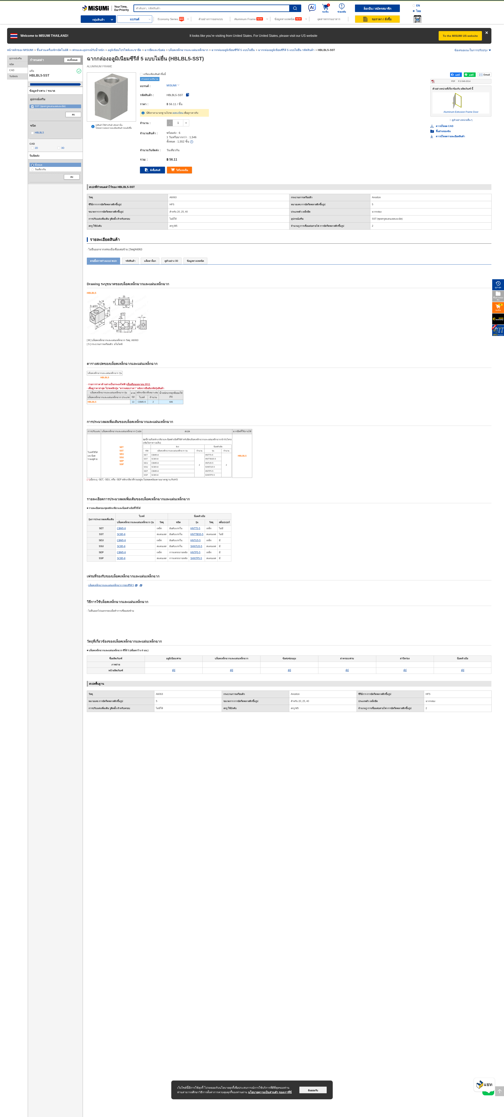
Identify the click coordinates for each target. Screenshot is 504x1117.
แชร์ (457, 75)
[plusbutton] (186, 122)
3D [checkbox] (62, 148)
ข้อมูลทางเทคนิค (284, 19)
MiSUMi (86, 7)
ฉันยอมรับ (313, 1090)
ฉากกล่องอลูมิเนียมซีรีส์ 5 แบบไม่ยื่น (233, 50)
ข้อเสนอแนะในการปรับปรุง (470, 50)
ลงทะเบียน (177, 113)
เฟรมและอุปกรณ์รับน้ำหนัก (88, 50)
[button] (417, 19)
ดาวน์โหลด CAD (444, 126)
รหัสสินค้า (130, 261)
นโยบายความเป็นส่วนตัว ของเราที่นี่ (270, 1092)
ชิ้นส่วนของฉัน (443, 131)
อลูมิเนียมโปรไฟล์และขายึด (124, 50)
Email (487, 74)
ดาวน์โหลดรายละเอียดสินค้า (450, 136)
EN (418, 5)
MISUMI (172, 85)
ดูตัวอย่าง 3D (171, 261)
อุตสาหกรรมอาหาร (328, 19)
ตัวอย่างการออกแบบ (211, 19)
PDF (461, 81)
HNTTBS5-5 (196, 534)
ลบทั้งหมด (72, 60)
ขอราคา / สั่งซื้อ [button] (382, 19)
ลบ (73, 114)
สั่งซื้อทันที (155, 170)
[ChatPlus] (484, 1086)
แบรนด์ (134, 19)
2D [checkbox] (36, 148)
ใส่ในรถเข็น (182, 170)
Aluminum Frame (245, 19)
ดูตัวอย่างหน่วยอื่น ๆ (462, 120)
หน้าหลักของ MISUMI (20, 50)
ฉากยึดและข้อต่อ (155, 50)
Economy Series (168, 19)
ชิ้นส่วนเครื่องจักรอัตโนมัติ (52, 50)
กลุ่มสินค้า (98, 19)
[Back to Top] (499, 1091)
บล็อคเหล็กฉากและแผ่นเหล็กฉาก (188, 50)
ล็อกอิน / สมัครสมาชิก (377, 8)
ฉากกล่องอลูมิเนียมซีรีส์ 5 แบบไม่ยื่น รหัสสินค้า (286, 50)
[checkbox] (55, 106)
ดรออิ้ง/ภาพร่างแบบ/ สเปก (103, 261)
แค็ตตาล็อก (150, 261)
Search (295, 8)
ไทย (418, 11)
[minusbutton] (170, 122)
